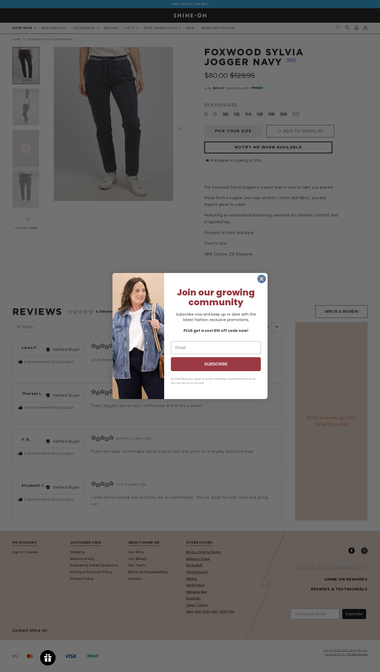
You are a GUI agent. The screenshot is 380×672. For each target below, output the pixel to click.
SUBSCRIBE (216, 364)
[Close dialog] (261, 279)
